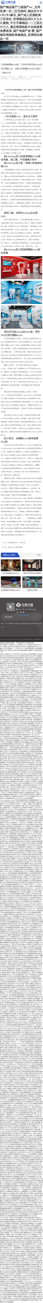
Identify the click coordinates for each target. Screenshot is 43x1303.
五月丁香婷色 (34, 1195)
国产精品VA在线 (9, 716)
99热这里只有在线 (8, 776)
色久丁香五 (16, 1049)
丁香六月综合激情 (22, 665)
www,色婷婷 (4, 914)
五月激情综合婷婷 (16, 824)
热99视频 (3, 723)
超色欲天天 (19, 1171)
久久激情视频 (22, 1124)
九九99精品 (27, 1165)
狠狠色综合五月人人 (20, 1154)
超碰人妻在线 (13, 1056)
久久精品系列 (13, 699)
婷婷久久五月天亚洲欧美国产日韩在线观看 (19, 869)
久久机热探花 (32, 1085)
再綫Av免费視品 (7, 826)
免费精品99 (33, 1146)
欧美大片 (17, 1055)
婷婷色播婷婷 (24, 706)
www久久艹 (23, 789)
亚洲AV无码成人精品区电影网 (27, 1088)
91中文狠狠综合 (13, 1214)
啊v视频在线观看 (18, 753)
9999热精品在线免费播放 (17, 1053)
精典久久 (37, 830)
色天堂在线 (11, 665)
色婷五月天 (33, 678)
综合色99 (3, 1167)
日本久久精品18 (16, 731)
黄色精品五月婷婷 (12, 1167)
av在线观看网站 (17, 1208)
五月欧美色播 (13, 748)
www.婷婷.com (36, 667)
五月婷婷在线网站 (18, 1182)
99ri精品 (34, 967)
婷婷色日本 (13, 1221)
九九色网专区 (34, 779)
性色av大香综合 (31, 922)
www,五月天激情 (5, 935)
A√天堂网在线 (8, 1169)
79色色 (24, 689)
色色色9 (22, 1261)
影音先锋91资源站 (23, 1086)
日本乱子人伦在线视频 (27, 725)
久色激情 (40, 781)
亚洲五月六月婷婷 (31, 1128)
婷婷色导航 (34, 1189)
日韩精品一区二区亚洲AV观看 (13, 1233)
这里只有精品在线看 (35, 1060)
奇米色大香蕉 (33, 1300)
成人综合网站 (27, 813)
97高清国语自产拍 (8, 806)
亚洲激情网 (8, 1163)
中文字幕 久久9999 (31, 1137)
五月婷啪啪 (27, 684)
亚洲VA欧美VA (18, 744)
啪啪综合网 (20, 787)
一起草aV (7, 1010)
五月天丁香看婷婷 (31, 927)
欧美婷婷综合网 (10, 886)
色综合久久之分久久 (32, 1070)
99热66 (25, 1234)
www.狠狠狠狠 (11, 834)
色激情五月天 (13, 1015)
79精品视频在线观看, (16, 1281)
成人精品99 (23, 1058)
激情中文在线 (16, 939)
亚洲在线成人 (15, 1223)
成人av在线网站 (33, 1214)
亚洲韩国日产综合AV (32, 955)
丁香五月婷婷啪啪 (20, 695)
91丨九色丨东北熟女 (24, 1188)
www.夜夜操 (29, 1257)
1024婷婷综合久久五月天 (12, 1116)
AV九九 (10, 809)
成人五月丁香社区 (9, 1251)
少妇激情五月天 (34, 796)
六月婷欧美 (13, 909)
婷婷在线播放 (21, 978)
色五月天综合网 (5, 656)
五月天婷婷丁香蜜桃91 (27, 740)
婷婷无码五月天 (32, 959)
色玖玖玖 (26, 1178)
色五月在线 (33, 742)
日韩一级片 (7, 759)
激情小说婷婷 (25, 1251)
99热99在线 (28, 1283)
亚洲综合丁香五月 (29, 899)
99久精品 (22, 1244)
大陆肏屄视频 (23, 1292)
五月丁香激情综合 (12, 1094)
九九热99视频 (31, 809)
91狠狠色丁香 (32, 837)
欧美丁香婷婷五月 (6, 796)
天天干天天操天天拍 (32, 845)
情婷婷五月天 (14, 789)
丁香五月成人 (16, 755)
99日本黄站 (7, 1126)
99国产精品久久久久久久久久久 (17, 1021)
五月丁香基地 (31, 1126)
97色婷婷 (8, 678)
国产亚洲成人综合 (30, 1182)
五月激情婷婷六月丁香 (33, 1176)
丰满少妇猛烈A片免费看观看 (17, 1079)
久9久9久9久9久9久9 (20, 1081)
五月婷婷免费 (29, 697)
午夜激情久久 (30, 847)
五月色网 (26, 862)
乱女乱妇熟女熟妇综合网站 (27, 1298)
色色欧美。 (14, 822)
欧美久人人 (25, 965)
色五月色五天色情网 (17, 1137)
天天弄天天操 (20, 1279)
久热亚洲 (15, 659)
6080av (18, 1251)
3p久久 (29, 836)
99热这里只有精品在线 (12, 1242)
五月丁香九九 (28, 663)
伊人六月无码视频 (11, 839)
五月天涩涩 (16, 654)
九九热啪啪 (3, 1012)
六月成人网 (18, 729)
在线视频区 (16, 740)
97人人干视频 (25, 826)
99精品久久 (16, 1191)
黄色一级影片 (24, 877)
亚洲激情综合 (14, 1189)
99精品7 (15, 991)
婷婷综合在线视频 (36, 1055)
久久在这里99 (28, 1083)
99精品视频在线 (36, 688)
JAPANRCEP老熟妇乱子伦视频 (29, 942)
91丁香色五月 (6, 659)
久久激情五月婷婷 (36, 965)
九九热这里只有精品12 (25, 1017)
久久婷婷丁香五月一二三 (30, 884)
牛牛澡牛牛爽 (8, 1139)
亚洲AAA (3, 980)
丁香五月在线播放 (23, 1225)
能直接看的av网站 (17, 774)
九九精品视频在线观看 (27, 691)
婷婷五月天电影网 (8, 695)
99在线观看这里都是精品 (17, 995)
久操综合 (5, 1111)
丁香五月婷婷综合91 (20, 809)
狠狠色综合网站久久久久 (20, 796)
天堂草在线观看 (5, 1212)
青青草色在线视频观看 (22, 1264)
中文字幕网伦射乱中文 (35, 1068)
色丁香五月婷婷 (24, 1008)
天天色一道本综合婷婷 (12, 1130)
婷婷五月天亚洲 (23, 907)
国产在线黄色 (16, 678)
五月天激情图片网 (30, 953)
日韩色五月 (19, 676)
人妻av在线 (24, 1246)
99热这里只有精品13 (33, 997)
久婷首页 (11, 1210)
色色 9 (11, 871)
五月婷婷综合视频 (32, 1045)
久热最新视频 (18, 1103)
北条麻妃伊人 (15, 671)
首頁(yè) (17, 57)
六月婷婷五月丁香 (19, 918)
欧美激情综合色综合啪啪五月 (31, 901)
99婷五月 (39, 933)
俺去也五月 (16, 1300)
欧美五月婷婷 (18, 667)
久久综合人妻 (29, 1219)
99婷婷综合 (36, 738)
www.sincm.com (20, 498)
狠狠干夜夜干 (29, 714)
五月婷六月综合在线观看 (12, 957)
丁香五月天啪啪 (5, 1066)
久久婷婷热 (27, 710)
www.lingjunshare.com (7, 800)
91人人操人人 (38, 1171)
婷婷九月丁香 (18, 673)
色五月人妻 (5, 1189)
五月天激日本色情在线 (19, 1126)
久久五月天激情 (7, 1206)
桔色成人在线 (32, 864)
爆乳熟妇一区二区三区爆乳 (25, 950)
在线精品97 (35, 1285)
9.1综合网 (30, 993)
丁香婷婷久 (18, 1274)
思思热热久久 (19, 1030)
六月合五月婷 (33, 746)
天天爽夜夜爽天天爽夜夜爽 (23, 776)
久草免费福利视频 (20, 845)
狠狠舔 (9, 1071)
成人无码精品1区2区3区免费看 (18, 864)
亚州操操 (20, 684)
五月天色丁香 (13, 693)
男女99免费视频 (18, 1139)
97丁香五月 (33, 1174)
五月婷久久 (3, 965)
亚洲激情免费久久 (20, 997)
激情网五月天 (28, 1233)
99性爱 (14, 1013)
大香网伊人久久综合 (14, 1012)
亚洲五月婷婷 (28, 1030)
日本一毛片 (27, 774)
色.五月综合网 (8, 897)
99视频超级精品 (14, 837)
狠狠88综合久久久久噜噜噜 (30, 832)
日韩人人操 (9, 673)
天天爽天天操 (36, 935)
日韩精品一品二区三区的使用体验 (22, 1204)
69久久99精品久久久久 (34, 695)
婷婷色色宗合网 (14, 925)
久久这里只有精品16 (13, 1120)
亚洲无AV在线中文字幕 (12, 972)
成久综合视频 (35, 1122)
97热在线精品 (4, 1056)
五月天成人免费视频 (32, 1053)
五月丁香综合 (20, 708)
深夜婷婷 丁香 (15, 1184)
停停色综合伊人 (37, 1073)
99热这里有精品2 (10, 1283)
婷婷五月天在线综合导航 (19, 1212)
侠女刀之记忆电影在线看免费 (24, 723)
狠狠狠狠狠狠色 (23, 873)
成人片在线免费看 (14, 1266)
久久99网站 (18, 1234)
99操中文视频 (23, 1085)
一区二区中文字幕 (33, 1079)
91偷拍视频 (14, 719)
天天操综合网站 (16, 1032)
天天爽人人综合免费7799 (29, 946)
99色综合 (25, 1146)
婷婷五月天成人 (10, 676)
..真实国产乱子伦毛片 (9, 1042)
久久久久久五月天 (29, 1208)
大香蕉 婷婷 (21, 757)
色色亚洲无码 (19, 1062)
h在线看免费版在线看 (17, 894)
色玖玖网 (3, 1062)
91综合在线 (12, 661)
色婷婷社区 (33, 989)
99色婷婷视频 (30, 1255)
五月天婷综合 (9, 1274)
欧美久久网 (10, 860)
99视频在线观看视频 (23, 1270)
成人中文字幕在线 (28, 764)
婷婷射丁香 (10, 1133)
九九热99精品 (8, 1073)
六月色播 (24, 1068)
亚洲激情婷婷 (26, 939)
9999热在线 (17, 1122)
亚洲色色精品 (4, 689)
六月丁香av (28, 903)
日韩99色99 (16, 725)
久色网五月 (38, 794)
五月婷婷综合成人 (22, 1013)
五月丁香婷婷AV (13, 1229)
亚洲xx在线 (30, 1124)
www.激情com (4, 1075)
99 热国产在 (27, 879)
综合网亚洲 (24, 895)
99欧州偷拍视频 (17, 813)
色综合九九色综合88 (12, 768)
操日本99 (35, 875)
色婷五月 (17, 832)
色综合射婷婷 (24, 1120)
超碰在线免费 (6, 1165)
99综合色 (11, 761)
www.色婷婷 (18, 860)
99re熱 (18, 1159)
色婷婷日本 (21, 1227)
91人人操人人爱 (37, 1210)
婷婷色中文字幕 (12, 924)
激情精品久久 (16, 884)
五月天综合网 (4, 836)
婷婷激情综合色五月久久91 (28, 693)
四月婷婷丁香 (27, 1285)
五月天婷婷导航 (20, 847)
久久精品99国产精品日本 (29, 785)
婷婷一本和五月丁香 (16, 777)
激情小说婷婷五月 (15, 689)
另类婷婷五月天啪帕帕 (31, 1062)
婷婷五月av (5, 894)
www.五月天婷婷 (9, 1144)
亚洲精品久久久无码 (32, 867)
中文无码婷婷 (17, 736)
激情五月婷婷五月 (12, 987)
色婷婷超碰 (21, 867)
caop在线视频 (20, 703)
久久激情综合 (32, 1019)
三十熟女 (28, 852)
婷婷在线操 (25, 1197)
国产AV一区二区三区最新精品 (16, 821)
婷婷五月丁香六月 (17, 875)
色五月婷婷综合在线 (28, 1240)
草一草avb (32, 1013)
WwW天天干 (24, 925)
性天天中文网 (34, 1268)
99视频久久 (23, 837)
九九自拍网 (33, 982)
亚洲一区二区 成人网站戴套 (29, 1236)
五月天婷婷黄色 (35, 1158)
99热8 (21, 1229)
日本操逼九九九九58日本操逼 (21, 961)
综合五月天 (3, 665)
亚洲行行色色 (11, 920)
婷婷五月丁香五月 (12, 783)
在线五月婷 (10, 723)
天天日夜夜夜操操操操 (27, 1034)
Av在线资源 (33, 976)
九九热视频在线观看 (8, 1109)
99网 (35, 1204)
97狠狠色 (11, 1047)
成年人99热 (31, 1081)
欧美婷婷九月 (11, 1203)
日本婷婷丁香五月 (34, 1021)
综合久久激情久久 (6, 654)
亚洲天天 (23, 1176)
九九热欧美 (24, 1159)
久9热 (2, 912)
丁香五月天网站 (37, 852)
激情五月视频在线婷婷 (34, 978)
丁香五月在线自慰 (11, 1017)
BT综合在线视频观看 (32, 920)
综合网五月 (32, 665)
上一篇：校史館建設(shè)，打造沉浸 (13, 542)
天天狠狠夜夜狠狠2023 (14, 1259)
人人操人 (34, 684)
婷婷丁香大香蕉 (23, 839)
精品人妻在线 (16, 912)
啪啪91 (4, 895)
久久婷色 (26, 777)
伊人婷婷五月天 (5, 731)
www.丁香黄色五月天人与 (21, 1064)
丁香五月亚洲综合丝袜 (31, 1161)
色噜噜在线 (34, 1066)
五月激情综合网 (25, 854)
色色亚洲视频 (12, 873)
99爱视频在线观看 (25, 1186)
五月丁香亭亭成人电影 (33, 1077)
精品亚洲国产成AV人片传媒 (11, 1268)
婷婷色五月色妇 (14, 746)
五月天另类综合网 (19, 955)
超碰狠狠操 (25, 1195)
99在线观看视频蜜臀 (20, 1096)
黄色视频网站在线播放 (11, 1186)
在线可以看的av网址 (33, 1006)
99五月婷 (23, 654)
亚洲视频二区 (25, 972)
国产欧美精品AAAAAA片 (22, 1169)
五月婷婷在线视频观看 (9, 907)
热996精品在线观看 (19, 1255)
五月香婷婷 (35, 1186)
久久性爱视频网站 (11, 892)
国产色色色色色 (25, 1098)
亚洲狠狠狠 (19, 953)
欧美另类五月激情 (15, 1240)
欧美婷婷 (14, 686)
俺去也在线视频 (29, 676)
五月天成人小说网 (14, 989)
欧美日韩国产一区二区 (29, 731)
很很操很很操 (24, 671)
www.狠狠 (8, 792)
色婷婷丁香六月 (5, 933)
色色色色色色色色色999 (22, 761)
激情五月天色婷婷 (23, 931)
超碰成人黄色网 (5, 734)
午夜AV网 (5, 862)
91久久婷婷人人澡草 (26, 1135)
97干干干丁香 (12, 680)
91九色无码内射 (19, 985)
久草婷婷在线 (4, 1178)
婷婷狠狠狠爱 (23, 1019)
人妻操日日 (27, 875)
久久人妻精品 (11, 785)
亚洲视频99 (30, 798)
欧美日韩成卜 (20, 886)
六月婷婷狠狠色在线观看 (12, 927)
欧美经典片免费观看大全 (25, 830)
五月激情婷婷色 (26, 935)
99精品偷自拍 (15, 935)
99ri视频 (22, 1163)
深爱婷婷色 (12, 998)
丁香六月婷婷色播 (17, 974)
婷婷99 (12, 1075)
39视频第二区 (37, 1257)
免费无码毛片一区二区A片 (30, 734)
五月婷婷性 (8, 1246)
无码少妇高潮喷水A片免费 (13, 781)
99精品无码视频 (22, 1118)
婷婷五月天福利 (23, 680)
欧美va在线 (30, 1180)
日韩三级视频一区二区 (11, 1244)
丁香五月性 (39, 909)
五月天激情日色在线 (27, 794)
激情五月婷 (32, 1109)
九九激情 (15, 1158)
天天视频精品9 (15, 916)
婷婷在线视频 (32, 952)
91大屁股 (9, 991)
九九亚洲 (14, 1225)
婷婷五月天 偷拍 (5, 1105)
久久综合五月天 (36, 1165)
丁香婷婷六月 (9, 1115)
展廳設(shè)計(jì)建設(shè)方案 (31, 57)
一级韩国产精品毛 (30, 744)
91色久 (33, 761)
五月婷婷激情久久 (11, 811)
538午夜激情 (6, 1184)
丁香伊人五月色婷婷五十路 (17, 1218)
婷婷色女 (3, 1259)
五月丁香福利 (31, 1167)
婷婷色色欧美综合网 (35, 931)
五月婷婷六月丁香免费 (19, 807)
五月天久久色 (23, 768)
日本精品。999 (32, 807)
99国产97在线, (12, 1131)
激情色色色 (25, 1259)
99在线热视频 (12, 1124)
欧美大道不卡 (29, 849)
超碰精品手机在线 (19, 718)
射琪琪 (30, 1206)
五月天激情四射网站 (27, 1116)
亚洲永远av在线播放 (27, 1223)
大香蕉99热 (7, 843)
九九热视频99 (11, 1279)
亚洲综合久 (21, 1051)
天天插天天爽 (27, 1073)
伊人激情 (38, 1238)
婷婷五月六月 (11, 1161)
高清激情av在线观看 (13, 742)
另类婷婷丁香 (8, 682)
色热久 (22, 927)
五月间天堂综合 (7, 1049)
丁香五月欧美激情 (11, 766)
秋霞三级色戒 (9, 832)
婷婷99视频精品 (5, 714)
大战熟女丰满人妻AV (29, 1296)
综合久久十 (29, 1279)
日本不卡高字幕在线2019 (26, 1249)
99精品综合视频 (23, 880)
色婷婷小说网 (37, 1229)
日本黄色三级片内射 (8, 953)
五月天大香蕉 (23, 1038)
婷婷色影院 (7, 1291)
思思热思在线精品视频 (20, 1206)
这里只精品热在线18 (27, 1130)
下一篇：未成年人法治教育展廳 (12, 547)
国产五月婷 (26, 682)
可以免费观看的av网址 (9, 940)
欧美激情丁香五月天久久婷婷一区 (28, 1221)
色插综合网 (13, 836)
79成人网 (39, 802)
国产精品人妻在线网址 (22, 701)
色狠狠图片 (24, 1191)
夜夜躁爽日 (37, 1094)
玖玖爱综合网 (32, 1212)
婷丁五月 (29, 910)
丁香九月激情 (11, 708)
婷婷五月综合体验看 (10, 1060)
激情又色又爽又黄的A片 (8, 910)
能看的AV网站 (17, 770)
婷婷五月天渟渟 (14, 804)
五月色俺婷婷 (35, 826)
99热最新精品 (32, 1038)
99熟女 (30, 1143)
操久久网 (18, 716)
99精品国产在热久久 (35, 759)
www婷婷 (23, 937)
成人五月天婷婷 (32, 821)
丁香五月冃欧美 (33, 1056)
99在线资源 (17, 826)
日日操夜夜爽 (31, 654)
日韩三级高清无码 (14, 1034)
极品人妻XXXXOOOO (9, 787)
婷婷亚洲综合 (15, 933)
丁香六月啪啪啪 (5, 1227)
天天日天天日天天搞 (21, 856)
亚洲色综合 (14, 1092)
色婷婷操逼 (24, 933)
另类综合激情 (17, 1296)
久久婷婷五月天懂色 (29, 781)
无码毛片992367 (5, 1204)
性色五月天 (11, 895)
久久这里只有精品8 (36, 1010)
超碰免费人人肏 (20, 1210)
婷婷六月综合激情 (19, 1128)
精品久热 (21, 659)
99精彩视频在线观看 (6, 697)
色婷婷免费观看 (26, 755)
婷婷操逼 (38, 729)
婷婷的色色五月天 (8, 970)
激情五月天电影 (31, 858)
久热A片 (6, 909)
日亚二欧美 (24, 678)
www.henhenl (4, 1218)
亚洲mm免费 (24, 746)
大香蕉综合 (10, 959)
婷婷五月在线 (14, 865)
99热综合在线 (25, 1268)
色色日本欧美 (12, 757)
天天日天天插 (23, 1056)
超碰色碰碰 (8, 912)
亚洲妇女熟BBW (22, 1294)
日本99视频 (8, 1255)
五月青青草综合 (32, 940)
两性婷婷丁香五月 (18, 849)
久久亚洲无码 (9, 667)
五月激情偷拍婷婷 (17, 663)
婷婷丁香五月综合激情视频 (32, 948)
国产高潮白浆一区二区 (32, 1043)
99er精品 (19, 879)
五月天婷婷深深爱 (9, 882)
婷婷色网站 (29, 1051)
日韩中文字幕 (23, 888)
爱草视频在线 (27, 704)
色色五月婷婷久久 (24, 1107)
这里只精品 (14, 942)
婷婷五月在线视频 (17, 710)
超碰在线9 (36, 1017)
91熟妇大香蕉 (9, 701)
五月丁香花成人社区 (20, 897)
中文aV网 (33, 1270)
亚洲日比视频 (6, 982)
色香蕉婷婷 (18, 1146)
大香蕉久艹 (11, 1090)
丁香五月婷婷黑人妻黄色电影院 (18, 712)
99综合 (10, 770)
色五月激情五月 (25, 865)
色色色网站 (21, 1077)
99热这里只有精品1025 (14, 901)
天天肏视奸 (38, 843)
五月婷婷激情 (22, 751)
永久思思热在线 (32, 751)
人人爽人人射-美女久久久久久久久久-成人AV (26, 1105)
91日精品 (25, 1023)
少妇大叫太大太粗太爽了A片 (20, 1066)
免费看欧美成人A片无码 (13, 1002)
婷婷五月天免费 (24, 1010)
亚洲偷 (18, 785)
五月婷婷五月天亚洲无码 (22, 905)
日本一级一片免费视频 (34, 937)
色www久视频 (8, 1081)
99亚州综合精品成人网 (25, 766)
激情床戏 (15, 1291)
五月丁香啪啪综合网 (6, 905)
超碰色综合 (24, 976)
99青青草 (24, 998)
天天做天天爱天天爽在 (26, 983)
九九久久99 (22, 1070)
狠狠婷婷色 (21, 1025)
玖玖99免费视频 (13, 1143)
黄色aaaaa (16, 1163)
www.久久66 (4, 1287)
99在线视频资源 (33, 800)
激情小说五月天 (13, 963)
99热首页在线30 (16, 734)
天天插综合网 (9, 1040)
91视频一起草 (9, 1234)
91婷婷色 (17, 806)
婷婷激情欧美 (12, 1216)
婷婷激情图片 (22, 836)
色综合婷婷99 (38, 721)
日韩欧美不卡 (8, 721)
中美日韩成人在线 (28, 1238)
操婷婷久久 (18, 1285)
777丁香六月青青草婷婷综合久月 (15, 993)
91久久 (20, 1060)
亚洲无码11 (22, 1000)
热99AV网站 (19, 1193)
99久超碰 (30, 721)
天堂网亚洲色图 (26, 967)
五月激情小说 (20, 1219)
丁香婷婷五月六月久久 (23, 980)
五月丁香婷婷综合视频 (14, 1195)
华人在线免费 (6, 710)
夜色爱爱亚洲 (9, 1030)
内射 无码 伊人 (23, 1152)
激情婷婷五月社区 (21, 952)
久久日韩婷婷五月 (13, 1098)
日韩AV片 (8, 1277)
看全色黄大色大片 (8, 1285)
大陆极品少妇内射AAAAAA (26, 834)
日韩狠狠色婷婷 (29, 851)
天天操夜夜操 (23, 1214)
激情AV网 (25, 1012)
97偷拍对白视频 (17, 792)
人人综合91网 (17, 1238)
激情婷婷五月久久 (31, 1244)
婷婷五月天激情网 (26, 1242)
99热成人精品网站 (15, 815)
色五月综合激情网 (36, 706)
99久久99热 (8, 718)
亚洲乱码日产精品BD (7, 856)
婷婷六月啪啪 (12, 1086)
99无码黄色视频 (15, 1068)
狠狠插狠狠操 (16, 1197)
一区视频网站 (16, 1247)
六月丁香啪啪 (32, 1234)
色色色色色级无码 (6, 854)
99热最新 (38, 1225)
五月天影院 (19, 1161)
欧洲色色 (25, 759)
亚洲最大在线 (31, 1000)
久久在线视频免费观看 (12, 1100)
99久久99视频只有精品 (9, 1088)
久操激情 (18, 968)
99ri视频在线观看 (23, 1158)
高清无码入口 (4, 925)
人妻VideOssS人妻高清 (28, 806)
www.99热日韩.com (6, 736)
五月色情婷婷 (6, 1083)
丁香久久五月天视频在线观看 (31, 912)
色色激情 (33, 1178)
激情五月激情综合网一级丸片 (13, 749)
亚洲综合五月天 (20, 1075)
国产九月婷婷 (21, 772)
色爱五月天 (18, 1133)
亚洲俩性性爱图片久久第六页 (27, 1216)
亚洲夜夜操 (29, 1101)
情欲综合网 (35, 815)
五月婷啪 (30, 963)
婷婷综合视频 (6, 1158)
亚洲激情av (31, 1096)
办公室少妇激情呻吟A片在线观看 (13, 851)
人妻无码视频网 (30, 985)
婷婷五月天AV (15, 967)
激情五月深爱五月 (31, 1075)
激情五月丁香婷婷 (27, 1150)
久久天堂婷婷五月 (20, 1115)
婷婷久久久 (22, 987)
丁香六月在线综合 (30, 974)
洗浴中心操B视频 (10, 830)
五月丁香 (11, 997)
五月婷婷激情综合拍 (6, 1103)
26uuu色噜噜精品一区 (35, 924)
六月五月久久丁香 (25, 991)
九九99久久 (39, 914)
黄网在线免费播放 (28, 729)
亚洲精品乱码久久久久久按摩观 (24, 871)
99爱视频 (14, 1227)
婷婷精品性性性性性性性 (8, 879)
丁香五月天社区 (15, 944)
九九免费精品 (23, 1015)
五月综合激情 (21, 940)
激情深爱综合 (22, 909)
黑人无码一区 (15, 656)
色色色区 (23, 1253)
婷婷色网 (11, 847)
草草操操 (8, 1261)
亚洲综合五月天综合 (10, 867)
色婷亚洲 (5, 661)
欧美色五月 (24, 1100)
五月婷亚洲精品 (5, 967)
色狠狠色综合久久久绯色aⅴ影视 (28, 686)
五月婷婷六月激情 (20, 1180)
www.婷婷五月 (6, 1182)
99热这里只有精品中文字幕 (9, 1173)
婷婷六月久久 (20, 903)
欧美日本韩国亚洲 (31, 918)
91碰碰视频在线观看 (35, 1292)
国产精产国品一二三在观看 (17, 1045)
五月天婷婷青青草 (28, 968)
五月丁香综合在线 (35, 877)
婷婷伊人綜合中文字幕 (15, 674)
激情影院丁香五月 (22, 1090)
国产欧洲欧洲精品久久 (31, 1201)
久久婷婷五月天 (20, 1101)
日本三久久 (16, 1036)
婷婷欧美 (11, 914)
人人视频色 (38, 733)
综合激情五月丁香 (32, 1163)
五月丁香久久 (37, 903)
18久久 (2, 950)
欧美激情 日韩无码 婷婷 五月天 (25, 1144)
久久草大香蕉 (32, 1015)
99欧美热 (8, 774)
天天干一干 (31, 789)
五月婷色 (38, 834)
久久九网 (22, 858)
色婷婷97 (20, 1165)
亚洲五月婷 (10, 1006)
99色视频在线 (6, 1013)
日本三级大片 (12, 1077)
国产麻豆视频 (38, 1150)
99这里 (16, 852)
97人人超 (5, 1266)
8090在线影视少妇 (20, 959)
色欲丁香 (5, 837)
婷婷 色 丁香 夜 (19, 1231)
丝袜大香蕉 (7, 961)
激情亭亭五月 (26, 1122)
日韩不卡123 (29, 659)
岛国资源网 (36, 1027)
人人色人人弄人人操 (10, 880)
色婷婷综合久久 (28, 1133)
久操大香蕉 (33, 925)
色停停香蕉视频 (25, 688)
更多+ (39, 555)
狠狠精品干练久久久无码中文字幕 (16, 727)
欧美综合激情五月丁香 (11, 1085)
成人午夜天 (22, 922)
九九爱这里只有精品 (28, 1247)
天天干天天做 (17, 1073)
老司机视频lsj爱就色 (13, 1236)
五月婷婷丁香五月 (37, 1203)
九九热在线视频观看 (16, 1178)
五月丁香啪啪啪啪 (28, 828)
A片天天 (20, 948)
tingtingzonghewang (35, 712)
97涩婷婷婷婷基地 (14, 841)
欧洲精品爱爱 (34, 671)
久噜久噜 (3, 821)
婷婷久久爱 (16, 854)
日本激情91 (32, 1012)
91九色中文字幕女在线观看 (32, 749)
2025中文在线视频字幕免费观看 (12, 704)
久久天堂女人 (15, 1156)
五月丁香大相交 (28, 673)
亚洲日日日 (27, 667)
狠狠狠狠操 (24, 1300)
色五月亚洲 (3, 761)
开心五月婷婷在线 (33, 1277)
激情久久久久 (26, 716)
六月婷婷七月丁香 (8, 764)
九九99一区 (31, 909)
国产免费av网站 (15, 779)
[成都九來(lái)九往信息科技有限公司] (8, 4)
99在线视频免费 (12, 922)
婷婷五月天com (10, 952)
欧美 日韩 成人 (11, 931)
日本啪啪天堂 (16, 1150)
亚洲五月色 (35, 710)
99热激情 (8, 1176)
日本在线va (13, 1188)
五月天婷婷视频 (10, 1171)
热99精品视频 (24, 1055)
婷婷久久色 (32, 933)
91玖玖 (7, 824)
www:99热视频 (37, 663)
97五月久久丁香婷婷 (25, 822)
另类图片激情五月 (24, 1291)
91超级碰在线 (9, 798)
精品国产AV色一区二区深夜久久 (18, 929)
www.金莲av (29, 886)
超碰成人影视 (23, 748)
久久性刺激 (3, 864)
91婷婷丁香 (22, 1094)
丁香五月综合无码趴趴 (19, 1277)
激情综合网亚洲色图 (16, 658)
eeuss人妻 (3, 708)
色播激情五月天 (9, 729)
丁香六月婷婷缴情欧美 (22, 1113)
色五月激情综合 (9, 1146)
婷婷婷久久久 (12, 1051)
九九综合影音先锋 (34, 897)
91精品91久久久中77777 (29, 916)
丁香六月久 (5, 789)
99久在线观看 (36, 1032)
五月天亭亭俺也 (12, 948)
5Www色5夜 (29, 1261)
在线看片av (13, 1118)
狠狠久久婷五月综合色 (28, 1266)
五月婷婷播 (16, 976)
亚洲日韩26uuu (7, 849)
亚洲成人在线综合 (6, 939)
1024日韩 (9, 1064)
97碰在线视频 (24, 742)
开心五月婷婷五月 (29, 914)
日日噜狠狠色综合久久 (27, 1156)
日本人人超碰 (23, 1143)
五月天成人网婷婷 (28, 824)
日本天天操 (21, 892)
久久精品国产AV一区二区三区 (24, 733)
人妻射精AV (4, 1152)
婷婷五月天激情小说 (33, 944)
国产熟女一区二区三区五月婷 (24, 1047)
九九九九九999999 (35, 1246)
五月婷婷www (30, 703)
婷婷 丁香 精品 (25, 841)
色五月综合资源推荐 (6, 1154)
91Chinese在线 (38, 819)
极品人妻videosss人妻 (9, 703)
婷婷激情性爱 (8, 1036)
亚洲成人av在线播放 (29, 674)
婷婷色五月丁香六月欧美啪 (11, 691)
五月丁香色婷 (26, 817)
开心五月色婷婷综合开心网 (14, 1262)
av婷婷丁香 (19, 802)
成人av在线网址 (37, 910)
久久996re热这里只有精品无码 (24, 1289)
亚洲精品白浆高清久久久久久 (31, 1002)
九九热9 (11, 1289)
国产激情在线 (31, 987)
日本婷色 (24, 1184)
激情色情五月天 (31, 708)
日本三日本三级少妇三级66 (30, 1036)
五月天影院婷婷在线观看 (8, 1294)
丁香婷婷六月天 (32, 1253)
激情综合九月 (19, 1148)
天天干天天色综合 (12, 1000)
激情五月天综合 (7, 976)
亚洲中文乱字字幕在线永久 (9, 1070)
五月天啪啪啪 (28, 1229)
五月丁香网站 (20, 920)
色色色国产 (10, 1062)
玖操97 (18, 998)
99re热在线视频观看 (20, 800)
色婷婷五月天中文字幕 (15, 899)
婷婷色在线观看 (36, 854)
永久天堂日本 (27, 1027)
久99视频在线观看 (24, 1131)
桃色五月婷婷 (20, 762)
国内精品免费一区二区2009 (29, 1004)
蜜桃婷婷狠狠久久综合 (14, 817)
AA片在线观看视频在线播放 (29, 957)
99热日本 (34, 716)
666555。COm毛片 (35, 888)
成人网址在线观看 (8, 1101)
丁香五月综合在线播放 (22, 970)
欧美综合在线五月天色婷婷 (24, 882)
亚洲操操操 (3, 1034)
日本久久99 (14, 1038)
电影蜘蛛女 (5, 1092)
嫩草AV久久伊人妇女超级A (20, 982)
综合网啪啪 (15, 1176)
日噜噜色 (9, 1191)
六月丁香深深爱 (11, 684)
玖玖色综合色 (38, 963)
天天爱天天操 (16, 1023)
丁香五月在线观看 (36, 1064)
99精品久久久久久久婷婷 (32, 1262)
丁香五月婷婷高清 (20, 1040)
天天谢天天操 (38, 1101)
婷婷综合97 (16, 1246)
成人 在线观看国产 (8, 1113)
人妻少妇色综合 (29, 658)
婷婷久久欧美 (6, 875)
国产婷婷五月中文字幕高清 (30, 1028)
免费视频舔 (5, 794)
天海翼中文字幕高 (14, 890)
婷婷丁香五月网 (30, 1231)
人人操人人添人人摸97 (13, 1028)
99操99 (15, 1249)
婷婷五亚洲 (22, 963)
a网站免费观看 (10, 1219)
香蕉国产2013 (13, 1008)
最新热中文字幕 (13, 1135)
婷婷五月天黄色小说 (19, 721)
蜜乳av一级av (25, 779)
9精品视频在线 (8, 985)
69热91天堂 (15, 1071)
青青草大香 (15, 843)
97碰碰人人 (28, 894)
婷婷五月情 (5, 658)
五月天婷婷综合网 (17, 1083)
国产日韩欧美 (6, 1150)
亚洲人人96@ (34, 777)
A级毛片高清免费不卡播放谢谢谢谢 (15, 1272)
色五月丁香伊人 (28, 860)
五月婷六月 (19, 1027)
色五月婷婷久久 (5, 916)
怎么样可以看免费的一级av (11, 706)
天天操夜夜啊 (11, 762)
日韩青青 (23, 890)
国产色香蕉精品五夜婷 (11, 1292)
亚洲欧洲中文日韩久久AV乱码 (13, 1201)
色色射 (17, 895)
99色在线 (28, 1210)
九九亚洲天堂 (12, 751)
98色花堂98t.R (13, 1152)
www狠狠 (3, 1195)
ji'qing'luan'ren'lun (20, 798)
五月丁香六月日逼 (35, 862)
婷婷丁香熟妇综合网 (15, 862)
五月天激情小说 (27, 1032)
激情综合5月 (14, 1010)
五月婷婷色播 (34, 1120)
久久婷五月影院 (27, 1276)
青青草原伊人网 (10, 950)
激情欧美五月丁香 (14, 1111)
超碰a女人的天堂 (12, 1107)
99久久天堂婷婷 (23, 924)
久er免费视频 (32, 1154)
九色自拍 (34, 682)
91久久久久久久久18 (17, 714)
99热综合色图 (28, 1171)
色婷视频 (6, 1068)
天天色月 (5, 995)
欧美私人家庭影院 (13, 888)
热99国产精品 (11, 980)
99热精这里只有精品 (14, 965)
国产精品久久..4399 (32, 1025)
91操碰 (32, 1225)
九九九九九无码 (7, 1300)
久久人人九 (27, 1281)
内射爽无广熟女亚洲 (32, 718)
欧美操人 (6, 944)
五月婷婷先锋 (20, 910)
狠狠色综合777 (15, 794)
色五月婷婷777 (8, 1122)
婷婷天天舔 (18, 764)
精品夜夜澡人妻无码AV (7, 903)
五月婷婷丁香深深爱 (25, 719)
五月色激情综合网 (29, 792)
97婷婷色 (28, 753)
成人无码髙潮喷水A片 (26, 783)
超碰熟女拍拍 (24, 989)
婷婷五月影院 (32, 895)
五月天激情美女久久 (13, 1004)
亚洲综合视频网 (7, 1141)
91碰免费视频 (26, 815)
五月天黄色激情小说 (6, 1096)
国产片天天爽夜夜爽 (35, 1152)
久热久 (6, 871)
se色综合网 (18, 914)
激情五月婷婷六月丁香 (12, 688)
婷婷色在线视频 (12, 1025)
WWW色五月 (4, 669)
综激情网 (31, 1159)
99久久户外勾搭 (17, 759)
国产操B (7, 663)
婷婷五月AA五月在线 (30, 770)
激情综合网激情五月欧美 (13, 828)
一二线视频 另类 (25, 1189)
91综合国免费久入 (15, 791)
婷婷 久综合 (4, 751)
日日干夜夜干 (8, 1296)
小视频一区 (30, 804)
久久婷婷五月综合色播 (27, 843)
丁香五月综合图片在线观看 (25, 661)
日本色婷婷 (29, 762)
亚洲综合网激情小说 (12, 858)
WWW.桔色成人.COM (25, 699)
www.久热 (35, 1281)
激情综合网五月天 (26, 656)
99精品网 (30, 1094)
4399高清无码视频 (29, 802)
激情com (24, 944)
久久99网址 (33, 1191)
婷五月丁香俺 (28, 1193)
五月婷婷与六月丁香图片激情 (11, 1276)
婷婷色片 (3, 1107)
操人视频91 (24, 1049)
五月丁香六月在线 (22, 1109)
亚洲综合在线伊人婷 (32, 995)
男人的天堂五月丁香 (11, 983)
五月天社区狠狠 (19, 697)
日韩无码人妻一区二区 (25, 811)
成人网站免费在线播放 (27, 1071)
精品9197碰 (16, 1141)
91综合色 (39, 654)
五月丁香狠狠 (31, 689)
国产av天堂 (25, 791)
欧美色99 (22, 852)
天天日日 (8, 755)
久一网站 (23, 804)
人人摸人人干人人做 (6, 845)
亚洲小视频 (15, 1261)
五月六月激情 (17, 682)
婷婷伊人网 (33, 1049)
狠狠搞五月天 (34, 929)
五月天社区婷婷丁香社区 (16, 1257)
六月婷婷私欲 (35, 1169)
